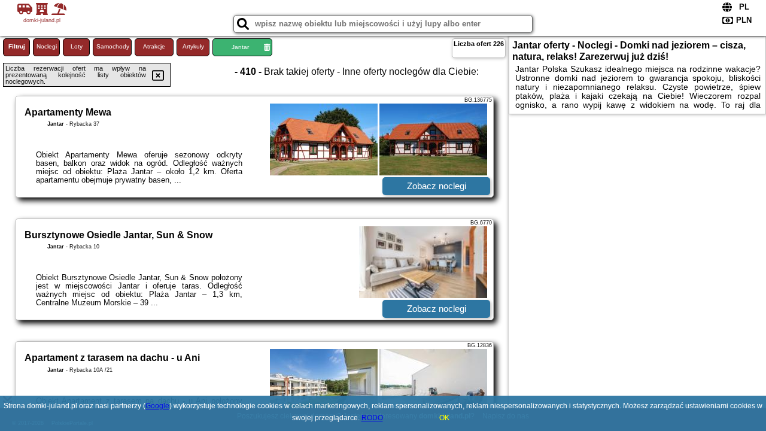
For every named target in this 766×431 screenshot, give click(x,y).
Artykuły (193, 46)
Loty (77, 46)
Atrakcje (154, 46)
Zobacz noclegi (436, 186)
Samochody (112, 46)
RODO (372, 418)
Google (157, 406)
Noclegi (47, 46)
